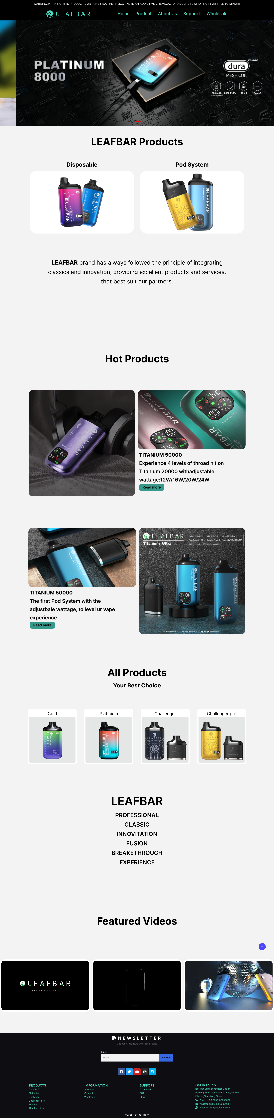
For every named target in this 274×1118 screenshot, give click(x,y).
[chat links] (262, 946)
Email (103, 1052)
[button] (131, 121)
